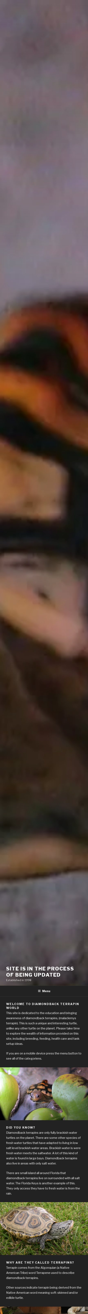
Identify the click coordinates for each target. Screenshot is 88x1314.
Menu (46, 991)
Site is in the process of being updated (40, 972)
